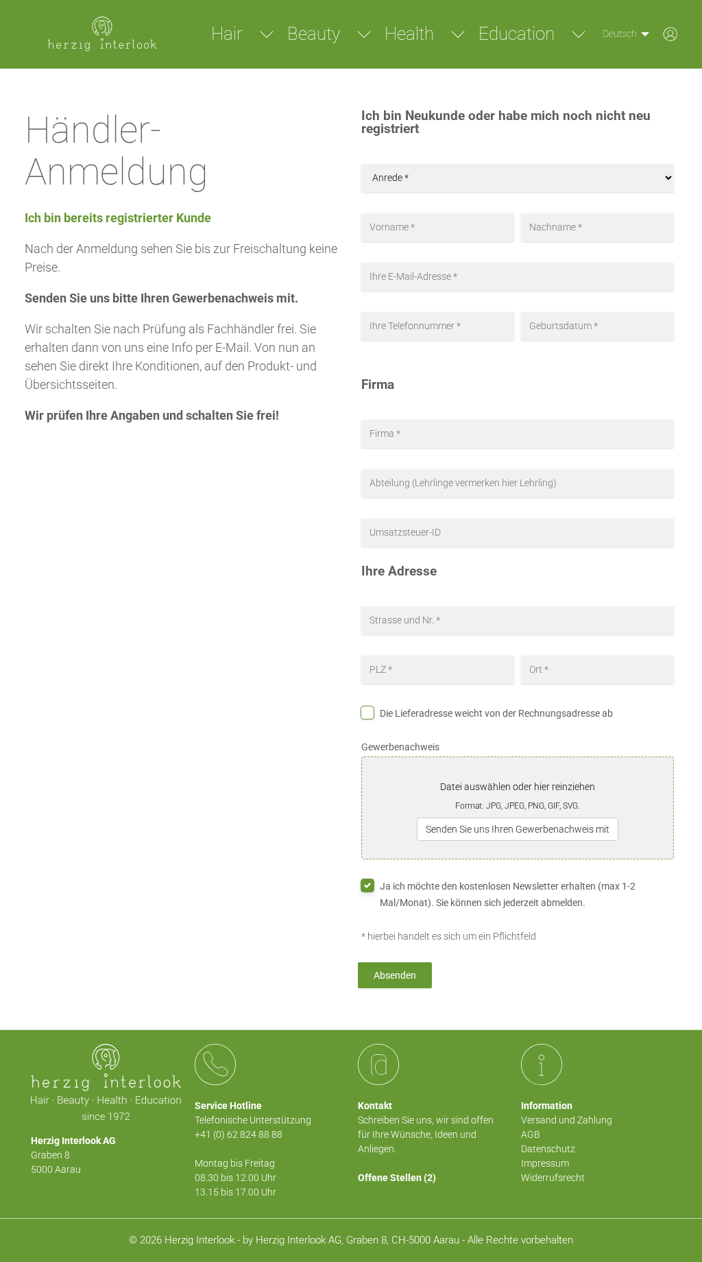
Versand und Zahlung (566, 1120)
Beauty (313, 33)
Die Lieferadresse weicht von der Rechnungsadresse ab (496, 713)
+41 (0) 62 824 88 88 (238, 1134)
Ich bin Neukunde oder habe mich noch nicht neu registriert (506, 123)
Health (409, 33)
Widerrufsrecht (553, 1177)
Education (517, 33)
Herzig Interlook (199, 1240)
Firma (377, 385)
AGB (530, 1134)
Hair (227, 33)
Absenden (395, 975)
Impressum (545, 1163)
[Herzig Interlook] (102, 34)
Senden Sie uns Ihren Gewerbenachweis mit (517, 829)
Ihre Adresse (399, 571)
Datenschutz (548, 1148)
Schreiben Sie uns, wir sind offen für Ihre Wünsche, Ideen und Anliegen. (426, 1134)
